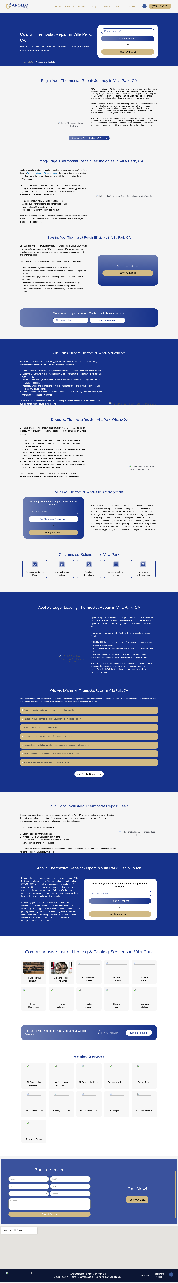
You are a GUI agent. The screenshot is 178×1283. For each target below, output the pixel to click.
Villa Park (31, 62)
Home (24, 62)
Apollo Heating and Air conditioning (42, 173)
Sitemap (145, 1275)
